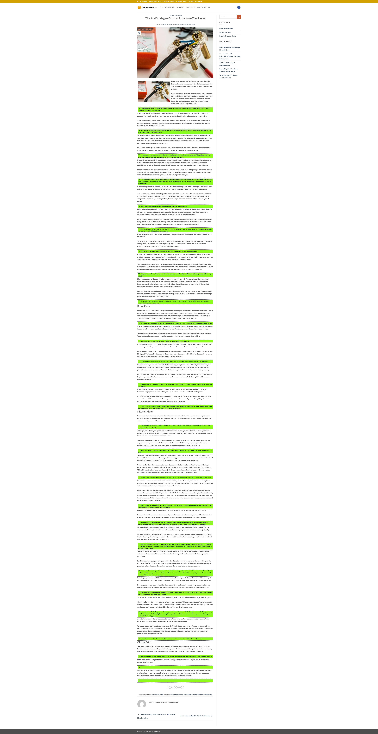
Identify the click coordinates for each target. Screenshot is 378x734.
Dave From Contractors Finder (185, 24)
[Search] (160, 7)
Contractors (169, 7)
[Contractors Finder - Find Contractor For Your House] (147, 7)
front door (173, 694)
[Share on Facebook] (168, 687)
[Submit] (239, 17)
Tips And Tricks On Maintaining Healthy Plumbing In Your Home (229, 56)
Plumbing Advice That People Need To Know (229, 48)
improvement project (190, 694)
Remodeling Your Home (227, 36)
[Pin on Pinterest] (179, 687)
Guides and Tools (225, 32)
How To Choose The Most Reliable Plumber (195, 716)
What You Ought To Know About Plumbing (228, 76)
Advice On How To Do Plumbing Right (227, 64)
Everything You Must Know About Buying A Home (229, 70)
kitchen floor (199, 694)
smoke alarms (208, 694)
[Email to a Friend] (175, 687)
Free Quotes (190, 7)
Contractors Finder (175, 15)
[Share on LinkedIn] (182, 687)
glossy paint (179, 694)
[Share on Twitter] (171, 687)
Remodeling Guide (203, 7)
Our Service (180, 7)
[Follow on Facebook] (238, 7)
